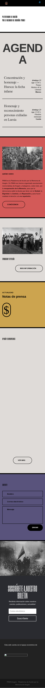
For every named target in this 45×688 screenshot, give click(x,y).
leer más (8, 372)
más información (28, 268)
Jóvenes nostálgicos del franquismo (20, 384)
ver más (21, 460)
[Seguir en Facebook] (19, 630)
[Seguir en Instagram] (25, 630)
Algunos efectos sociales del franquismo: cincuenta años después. (21, 420)
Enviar (35, 527)
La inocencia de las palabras (17, 348)
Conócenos (12, 204)
